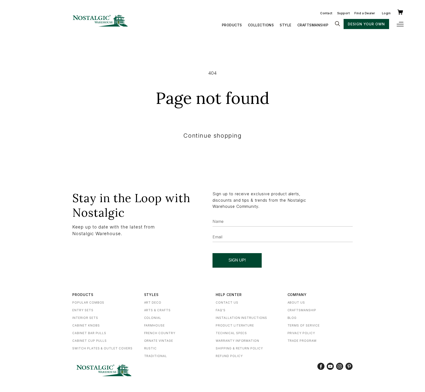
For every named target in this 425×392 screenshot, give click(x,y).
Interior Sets (85, 318)
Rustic (150, 348)
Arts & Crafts (157, 310)
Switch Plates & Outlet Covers (102, 348)
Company (297, 295)
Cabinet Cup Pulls (89, 341)
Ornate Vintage (158, 341)
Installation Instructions (241, 318)
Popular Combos (88, 302)
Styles (151, 295)
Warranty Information (237, 341)
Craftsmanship (313, 25)
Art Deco (153, 302)
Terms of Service (304, 325)
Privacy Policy (301, 333)
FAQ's (221, 310)
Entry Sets (82, 310)
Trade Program (302, 341)
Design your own (366, 24)
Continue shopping (212, 135)
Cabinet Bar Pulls (89, 333)
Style (285, 25)
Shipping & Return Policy (239, 348)
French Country (159, 333)
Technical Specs (231, 333)
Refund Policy (229, 356)
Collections (261, 25)
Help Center (229, 295)
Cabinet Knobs (86, 325)
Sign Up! (237, 260)
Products (232, 25)
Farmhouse (154, 325)
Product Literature (235, 325)
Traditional (155, 356)
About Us (296, 302)
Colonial (153, 318)
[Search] (337, 24)
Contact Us (227, 302)
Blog (292, 318)
